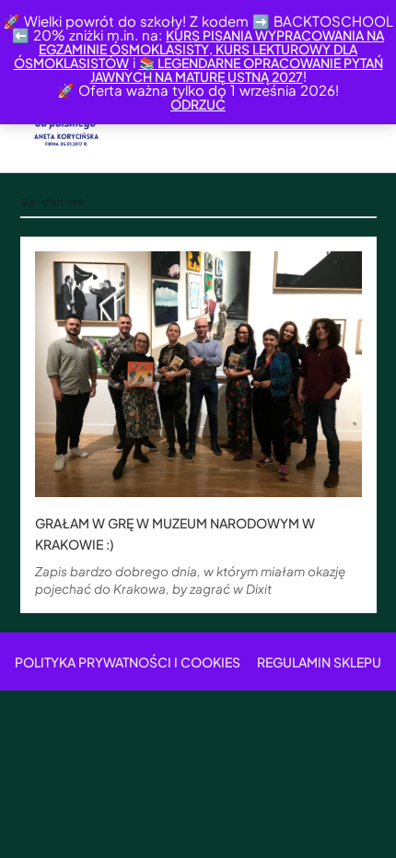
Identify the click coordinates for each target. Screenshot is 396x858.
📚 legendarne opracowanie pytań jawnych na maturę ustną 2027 (236, 69)
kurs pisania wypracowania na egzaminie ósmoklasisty (211, 42)
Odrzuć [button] (198, 104)
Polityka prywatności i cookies (127, 662)
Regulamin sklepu (319, 662)
